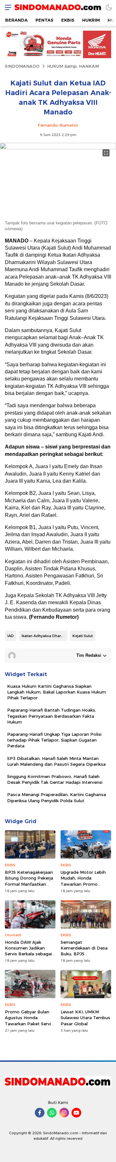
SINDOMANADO (22, 66)
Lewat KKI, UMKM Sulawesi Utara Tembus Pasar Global (85, 1017)
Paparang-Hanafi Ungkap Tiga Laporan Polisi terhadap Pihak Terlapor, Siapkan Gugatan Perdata (54, 740)
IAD (10, 636)
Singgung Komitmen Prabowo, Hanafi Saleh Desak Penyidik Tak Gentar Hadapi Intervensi (54, 779)
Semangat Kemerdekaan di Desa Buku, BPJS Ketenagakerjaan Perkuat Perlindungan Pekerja (84, 957)
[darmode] (109, 7)
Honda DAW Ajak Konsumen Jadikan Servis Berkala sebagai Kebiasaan (28, 951)
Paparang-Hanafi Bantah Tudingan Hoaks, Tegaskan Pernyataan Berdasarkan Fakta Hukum (51, 715)
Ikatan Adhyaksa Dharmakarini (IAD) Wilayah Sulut (44, 636)
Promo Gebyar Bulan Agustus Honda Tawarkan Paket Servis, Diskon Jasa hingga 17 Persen (29, 1023)
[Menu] (6, 7)
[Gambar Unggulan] (58, 148)
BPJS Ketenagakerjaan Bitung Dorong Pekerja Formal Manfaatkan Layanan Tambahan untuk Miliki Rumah (29, 884)
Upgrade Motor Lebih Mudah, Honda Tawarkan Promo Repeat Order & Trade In (84, 884)
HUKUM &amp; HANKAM (73, 66)
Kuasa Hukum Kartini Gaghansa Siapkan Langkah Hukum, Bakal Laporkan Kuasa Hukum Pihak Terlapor (56, 692)
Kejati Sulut (82, 636)
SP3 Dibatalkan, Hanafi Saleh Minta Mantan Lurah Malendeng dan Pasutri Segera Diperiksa (56, 761)
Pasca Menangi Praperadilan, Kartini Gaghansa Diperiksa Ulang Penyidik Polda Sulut (56, 797)
